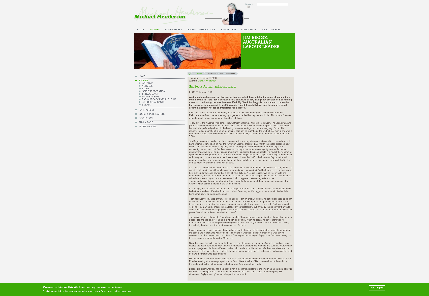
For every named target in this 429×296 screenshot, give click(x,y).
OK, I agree (377, 287)
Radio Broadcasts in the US (159, 99)
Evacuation (228, 29)
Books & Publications (202, 29)
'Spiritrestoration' (153, 91)
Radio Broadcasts (153, 102)
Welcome (147, 83)
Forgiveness (173, 29)
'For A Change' (150, 94)
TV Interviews (150, 96)
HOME (140, 29)
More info (126, 291)
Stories (154, 29)
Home (190, 73)
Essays (146, 104)
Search (249, 4)
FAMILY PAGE (248, 29)
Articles (147, 86)
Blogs (145, 88)
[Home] (187, 15)
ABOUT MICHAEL (271, 29)
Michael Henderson (207, 80)
